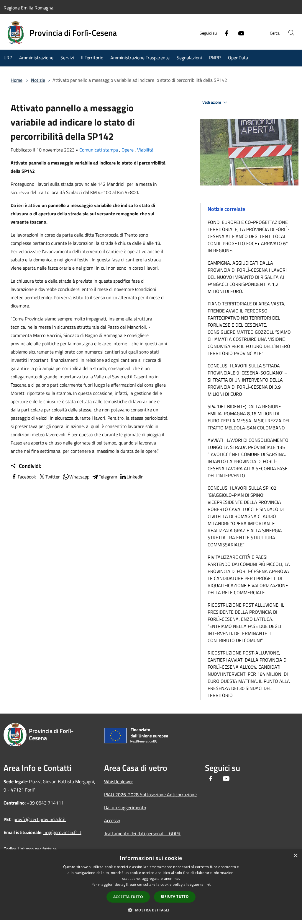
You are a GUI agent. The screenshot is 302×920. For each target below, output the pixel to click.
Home (16, 80)
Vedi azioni (212, 102)
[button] (150, 910)
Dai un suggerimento (125, 807)
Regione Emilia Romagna (28, 7)
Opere (128, 149)
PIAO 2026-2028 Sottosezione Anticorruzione (150, 794)
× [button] (295, 856)
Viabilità (145, 149)
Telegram (108, 476)
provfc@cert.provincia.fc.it (40, 819)
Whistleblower (118, 781)
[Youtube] (239, 32)
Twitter (52, 476)
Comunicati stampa (98, 149)
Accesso (112, 820)
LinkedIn (135, 476)
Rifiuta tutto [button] (175, 896)
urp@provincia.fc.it (62, 832)
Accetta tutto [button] (128, 896)
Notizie (38, 80)
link (208, 884)
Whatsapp (79, 476)
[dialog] (151, 884)
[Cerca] (291, 33)
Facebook (27, 476)
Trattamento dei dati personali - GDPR (142, 833)
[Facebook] (224, 32)
